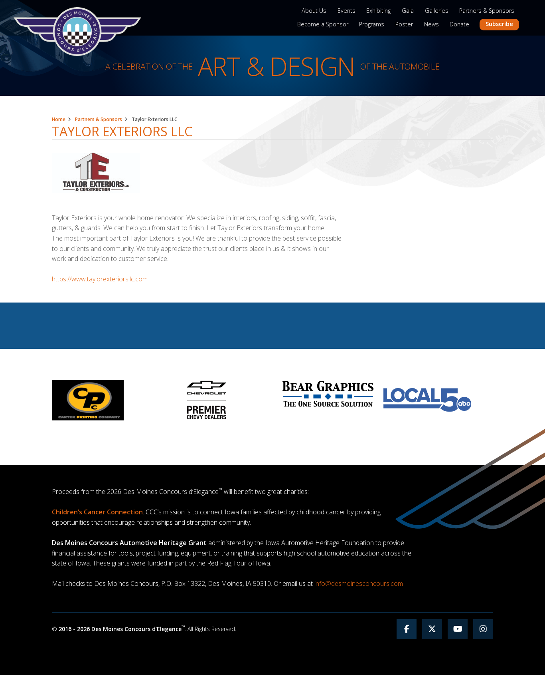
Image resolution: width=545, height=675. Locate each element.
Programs (371, 24)
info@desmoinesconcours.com (358, 583)
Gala (408, 10)
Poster (404, 24)
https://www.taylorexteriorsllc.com (100, 279)
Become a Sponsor (322, 24)
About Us (314, 10)
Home (58, 119)
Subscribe (499, 24)
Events (346, 10)
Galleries (436, 10)
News (431, 24)
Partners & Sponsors (486, 10)
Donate (459, 24)
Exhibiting (378, 10)
